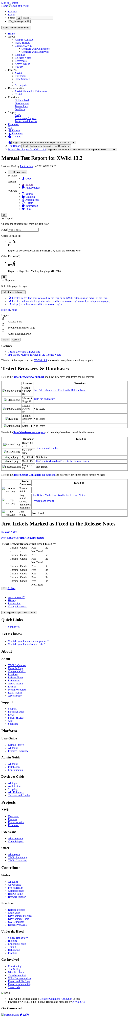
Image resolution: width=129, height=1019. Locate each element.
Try (10, 127)
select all (5, 309)
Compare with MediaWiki (35, 51)
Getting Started (16, 744)
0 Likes (11, 588)
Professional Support (26, 121)
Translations (21, 106)
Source (29, 193)
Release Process (16, 909)
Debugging (14, 950)
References (21, 60)
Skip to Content (9, 2)
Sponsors (13, 723)
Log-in (11, 14)
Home (11, 33)
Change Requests (17, 606)
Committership (16, 890)
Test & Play (14, 969)
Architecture (14, 786)
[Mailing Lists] (24, 1014)
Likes (28, 208)
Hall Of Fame (15, 893)
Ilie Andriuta (26, 166)
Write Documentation (19, 978)
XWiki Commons (17, 860)
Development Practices (20, 915)
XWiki (18, 72)
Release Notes (15, 677)
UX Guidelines (16, 921)
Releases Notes (23, 57)
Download (13, 124)
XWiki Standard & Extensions (31, 91)
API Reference (16, 792)
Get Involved (22, 100)
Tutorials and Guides (19, 795)
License (19, 66)
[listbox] (64, 253)
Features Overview (18, 751)
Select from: (13, 292)
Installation (14, 767)
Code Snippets (22, 79)
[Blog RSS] (27, 1014)
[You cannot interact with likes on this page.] (4, 588)
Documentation (16, 711)
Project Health (15, 887)
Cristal (18, 94)
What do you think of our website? (26, 644)
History (29, 202)
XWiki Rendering (17, 857)
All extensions (15, 838)
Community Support (25, 118)
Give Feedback (16, 972)
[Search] (19, 18)
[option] (68, 246)
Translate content (17, 975)
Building (12, 940)
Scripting (13, 789)
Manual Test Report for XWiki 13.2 (27, 149)
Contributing (15, 966)
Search (11, 17)
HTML (12, 265)
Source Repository (18, 937)
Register (12, 11)
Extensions (20, 76)
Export (29, 184)
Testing (12, 946)
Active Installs (22, 63)
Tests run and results (44, 398)
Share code (14, 987)
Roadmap (20, 54)
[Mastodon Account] (10, 1014)
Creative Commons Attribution (56, 998)
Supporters (13, 626)
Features (12, 819)
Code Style (14, 912)
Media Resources (17, 689)
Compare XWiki (23, 45)
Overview (13, 816)
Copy (28, 178)
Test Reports (14, 145)
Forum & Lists (16, 717)
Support (12, 708)
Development (22, 103)
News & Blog (22, 42)
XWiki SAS (78, 1001)
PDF (10, 244)
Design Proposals (17, 924)
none (14, 309)
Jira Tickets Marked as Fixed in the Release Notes (34, 354)
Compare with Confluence (36, 48)
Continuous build (17, 943)
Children (30, 196)
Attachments (32, 199)
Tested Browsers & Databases (24, 351)
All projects (21, 85)
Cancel (15, 339)
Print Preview (32, 187)
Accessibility (15, 695)
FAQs (18, 115)
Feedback (20, 109)
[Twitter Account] (21, 1014)
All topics (13, 748)
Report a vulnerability (19, 984)
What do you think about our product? (28, 641)
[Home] (9, 142)
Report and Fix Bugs (19, 981)
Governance (14, 884)
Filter (4, 229)
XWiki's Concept (24, 39)
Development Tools (18, 918)
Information (31, 205)
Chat (10, 720)
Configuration (15, 770)
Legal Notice (15, 692)
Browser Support (17, 896)
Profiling (12, 953)
